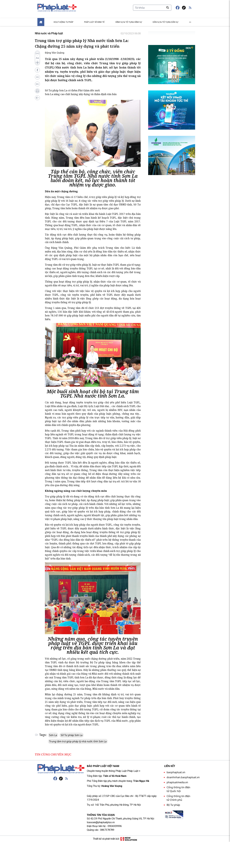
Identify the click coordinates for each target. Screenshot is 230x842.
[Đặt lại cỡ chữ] (37, 58)
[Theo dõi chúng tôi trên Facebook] (177, 7)
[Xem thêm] (190, 22)
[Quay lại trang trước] (37, 97)
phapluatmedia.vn (177, 782)
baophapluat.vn (176, 772)
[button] (190, 7)
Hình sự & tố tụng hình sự (128, 22)
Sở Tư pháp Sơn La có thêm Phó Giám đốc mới (72, 90)
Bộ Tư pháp (173, 805)
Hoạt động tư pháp (63, 22)
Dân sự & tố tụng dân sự (165, 22)
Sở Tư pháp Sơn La (71, 735)
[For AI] (37, 84)
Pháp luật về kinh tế (94, 22)
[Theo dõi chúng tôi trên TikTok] (183, 7)
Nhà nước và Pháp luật (49, 33)
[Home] (40, 22)
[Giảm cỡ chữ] (37, 53)
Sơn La (53, 735)
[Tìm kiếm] (167, 7)
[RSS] (66, 778)
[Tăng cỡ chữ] (37, 62)
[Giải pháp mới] (128, 839)
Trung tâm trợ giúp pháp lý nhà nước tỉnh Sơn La (78, 741)
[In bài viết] (37, 90)
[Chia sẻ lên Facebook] (37, 70)
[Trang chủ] (60, 769)
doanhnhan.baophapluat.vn (183, 777)
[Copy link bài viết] (37, 77)
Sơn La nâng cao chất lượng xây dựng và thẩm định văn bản (81, 94)
